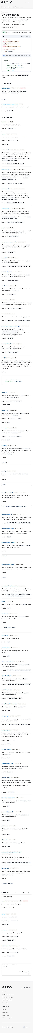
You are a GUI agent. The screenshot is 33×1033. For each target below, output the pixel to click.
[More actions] (31, 2)
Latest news (5, 1012)
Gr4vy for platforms (7, 1000)
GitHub (4, 1009)
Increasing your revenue (8, 1002)
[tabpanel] (16, 64)
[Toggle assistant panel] (28, 2)
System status (5, 1015)
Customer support (7, 1018)
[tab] (4, 56)
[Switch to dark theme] (29, 1027)
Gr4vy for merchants (7, 997)
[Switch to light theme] (27, 1027)
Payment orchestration (8, 994)
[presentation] (18, 32)
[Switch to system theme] (24, 1027)
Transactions (5, 11)
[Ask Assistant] (29, 37)
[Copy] (30, 32)
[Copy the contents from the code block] (27, 37)
